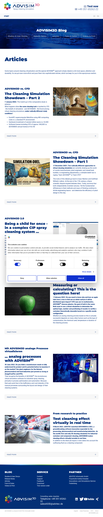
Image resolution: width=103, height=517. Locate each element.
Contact (39, 476)
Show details (86, 272)
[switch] (40, 264)
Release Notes (39, 36)
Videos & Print (89, 36)
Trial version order (43, 486)
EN (98, 16)
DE (94, 16)
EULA (96, 511)
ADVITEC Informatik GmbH (78, 476)
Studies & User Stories (18, 36)
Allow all (81, 278)
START (6, 16)
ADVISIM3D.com (93, 513)
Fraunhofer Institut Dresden (79, 479)
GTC (92, 511)
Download (40, 483)
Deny (22, 278)
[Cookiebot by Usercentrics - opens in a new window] (86, 237)
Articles (55, 36)
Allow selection (51, 278)
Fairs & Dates (71, 36)
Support (40, 479)
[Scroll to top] (99, 513)
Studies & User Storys (12, 476)
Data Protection (84, 511)
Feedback (40, 481)
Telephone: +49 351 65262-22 (53, 500)
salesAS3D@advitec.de (51, 504)
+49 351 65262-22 (87, 9)
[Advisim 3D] (26, 6)
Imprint (76, 511)
